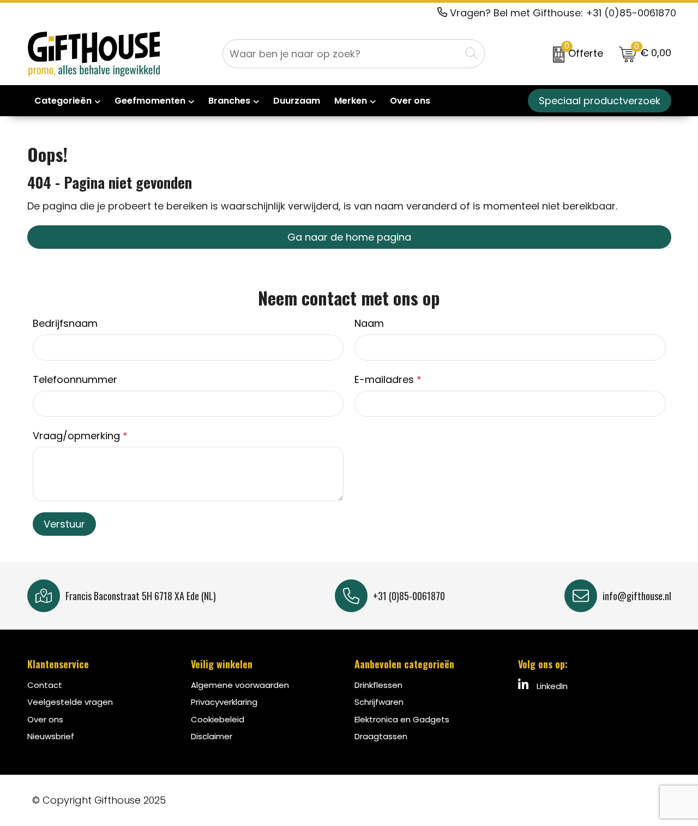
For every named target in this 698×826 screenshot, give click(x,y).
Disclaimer (211, 736)
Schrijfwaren (379, 702)
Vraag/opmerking (80, 435)
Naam (369, 323)
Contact (44, 685)
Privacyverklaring (224, 702)
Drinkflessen (378, 685)
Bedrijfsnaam (65, 323)
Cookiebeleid (217, 719)
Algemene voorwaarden (240, 685)
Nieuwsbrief (50, 736)
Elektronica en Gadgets (401, 719)
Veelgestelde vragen (70, 702)
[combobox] (341, 53)
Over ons (45, 719)
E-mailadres (388, 379)
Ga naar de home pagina (349, 237)
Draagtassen (380, 736)
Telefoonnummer (75, 379)
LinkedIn (551, 686)
